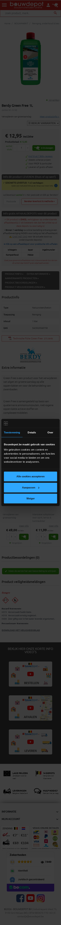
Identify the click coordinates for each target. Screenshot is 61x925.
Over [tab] (50, 432)
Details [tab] (32, 432)
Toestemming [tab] (12, 432)
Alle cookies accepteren (30, 476)
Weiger (30, 498)
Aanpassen (28, 487)
